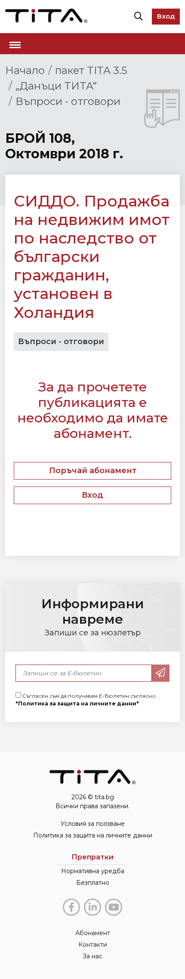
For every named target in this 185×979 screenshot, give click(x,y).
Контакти (92, 944)
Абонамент (92, 933)
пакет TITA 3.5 (91, 70)
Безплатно (92, 883)
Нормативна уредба (92, 871)
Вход (166, 16)
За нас (92, 956)
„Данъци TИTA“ (56, 86)
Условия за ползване (93, 824)
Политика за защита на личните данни (92, 835)
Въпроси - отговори (67, 101)
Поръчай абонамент (92, 470)
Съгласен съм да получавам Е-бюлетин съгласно (85, 700)
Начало (25, 70)
